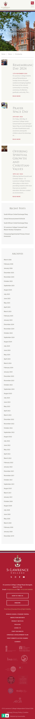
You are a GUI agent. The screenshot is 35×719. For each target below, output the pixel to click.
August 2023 (8, 393)
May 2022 (7, 449)
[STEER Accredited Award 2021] (24, 659)
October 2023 (8, 385)
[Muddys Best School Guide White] (22, 691)
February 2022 (8, 462)
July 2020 (7, 510)
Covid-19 (17, 628)
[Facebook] (19, 577)
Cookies (18, 641)
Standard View (16, 609)
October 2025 (8, 281)
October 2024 (8, 333)
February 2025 (8, 316)
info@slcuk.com (12, 589)
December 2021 (9, 471)
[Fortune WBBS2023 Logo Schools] (11, 680)
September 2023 (9, 389)
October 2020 (8, 501)
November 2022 (9, 424)
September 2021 (9, 484)
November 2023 (9, 380)
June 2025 (7, 298)
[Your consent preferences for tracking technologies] (7, 715)
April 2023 (7, 411)
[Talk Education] (10, 691)
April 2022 (7, 454)
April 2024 (7, 359)
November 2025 (9, 277)
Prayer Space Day (20, 110)
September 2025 (9, 285)
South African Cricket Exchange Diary (16, 214)
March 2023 (7, 415)
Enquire (18, 603)
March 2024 (7, 363)
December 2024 (9, 324)
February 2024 (8, 367)
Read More (17, 96)
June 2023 (7, 402)
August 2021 (8, 488)
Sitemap (9, 712)
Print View (7, 609)
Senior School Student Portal (17, 614)
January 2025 (8, 320)
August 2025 (8, 290)
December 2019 (9, 536)
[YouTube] (24, 577)
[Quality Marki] (24, 669)
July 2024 (7, 346)
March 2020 (7, 523)
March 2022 (7, 458)
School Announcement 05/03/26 (14, 219)
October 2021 (8, 480)
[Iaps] (11, 648)
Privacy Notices (17, 621)
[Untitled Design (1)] (18, 700)
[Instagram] (15, 577)
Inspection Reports (17, 617)
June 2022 (7, 445)
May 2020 (7, 519)
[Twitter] (11, 577)
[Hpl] (24, 648)
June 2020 (7, 514)
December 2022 (9, 419)
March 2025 (7, 311)
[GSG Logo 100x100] (23, 680)
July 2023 (7, 398)
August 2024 (8, 342)
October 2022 (8, 428)
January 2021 (8, 497)
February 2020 (8, 527)
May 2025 (7, 303)
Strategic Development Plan (17, 635)
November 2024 (9, 329)
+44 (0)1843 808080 (26, 589)
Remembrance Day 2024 (24, 67)
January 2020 (8, 532)
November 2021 (9, 475)
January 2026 (8, 268)
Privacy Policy (17, 712)
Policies (17, 624)
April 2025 (7, 307)
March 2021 (7, 493)
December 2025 (9, 273)
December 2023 (9, 376)
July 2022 (7, 441)
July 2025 (7, 294)
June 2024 (7, 350)
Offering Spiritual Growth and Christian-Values (21, 160)
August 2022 (8, 437)
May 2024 (7, 355)
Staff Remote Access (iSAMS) (17, 638)
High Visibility (26, 609)
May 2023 (7, 406)
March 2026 (7, 260)
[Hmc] (11, 669)
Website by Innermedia (17, 716)
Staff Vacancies (17, 631)
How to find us (17, 596)
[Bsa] (13, 659)
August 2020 (8, 506)
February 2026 (8, 264)
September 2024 (9, 337)
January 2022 (8, 467)
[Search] (32, 2)
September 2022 (9, 432)
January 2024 (8, 372)
